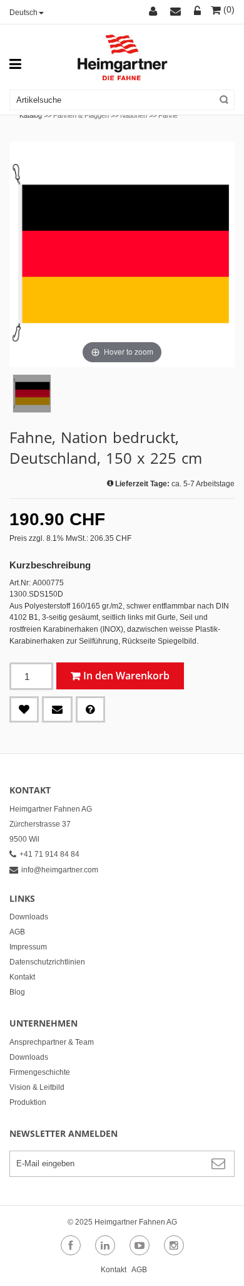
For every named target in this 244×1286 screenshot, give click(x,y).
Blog (17, 992)
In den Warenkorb (126, 675)
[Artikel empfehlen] (57, 709)
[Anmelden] (198, 12)
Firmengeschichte (39, 1072)
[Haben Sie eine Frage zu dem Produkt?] (90, 709)
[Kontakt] (177, 12)
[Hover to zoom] (122, 253)
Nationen (133, 115)
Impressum (28, 947)
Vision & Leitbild (36, 1087)
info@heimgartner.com (59, 869)
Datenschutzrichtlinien (47, 962)
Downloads (28, 916)
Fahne (168, 115)
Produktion (27, 1102)
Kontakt (22, 977)
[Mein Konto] (155, 12)
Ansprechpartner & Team (51, 1042)
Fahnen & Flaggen (81, 115)
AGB (17, 932)
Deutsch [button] (23, 12)
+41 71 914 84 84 (49, 854)
